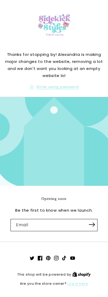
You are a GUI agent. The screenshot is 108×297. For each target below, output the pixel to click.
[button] (54, 87)
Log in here (77, 283)
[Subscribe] (92, 224)
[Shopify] (81, 274)
